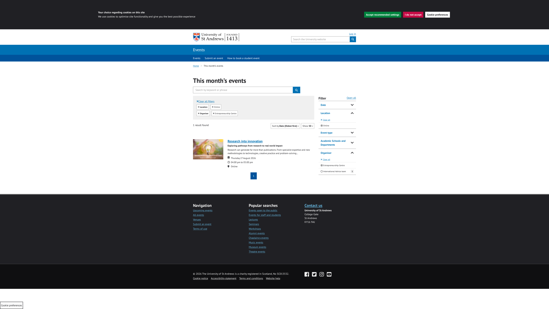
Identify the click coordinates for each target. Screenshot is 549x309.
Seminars (254, 224)
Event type (326, 132)
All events (198, 215)
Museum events (257, 247)
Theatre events (257, 251)
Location (325, 113)
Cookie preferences (437, 14)
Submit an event (214, 58)
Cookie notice (200, 278)
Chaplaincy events (259, 237)
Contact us (313, 205)
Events (199, 49)
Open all (351, 97)
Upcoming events (202, 210)
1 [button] (253, 176)
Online (216, 106)
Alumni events (257, 233)
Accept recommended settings (382, 14)
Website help (273, 278)
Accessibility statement (223, 278)
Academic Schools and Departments (333, 142)
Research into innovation (245, 141)
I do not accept (413, 14)
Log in (352, 33)
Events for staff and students (265, 215)
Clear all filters (206, 101)
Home (196, 65)
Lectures (253, 219)
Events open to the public (263, 210)
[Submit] (296, 90)
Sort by (284, 125)
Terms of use (200, 228)
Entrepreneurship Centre (225, 113)
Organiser (326, 152)
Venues (197, 219)
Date (323, 105)
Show (307, 125)
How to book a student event (243, 58)
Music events (256, 242)
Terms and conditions (251, 278)
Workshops (255, 228)
